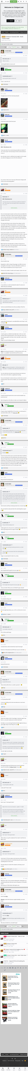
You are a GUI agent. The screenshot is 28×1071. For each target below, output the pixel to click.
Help (22, 1060)
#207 (26, 259)
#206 (26, 193)
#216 (26, 425)
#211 (26, 331)
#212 (26, 349)
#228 (26, 662)
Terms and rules (11, 1060)
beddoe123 (6, 962)
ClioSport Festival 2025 (12, 943)
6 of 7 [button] (14, 47)
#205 (26, 144)
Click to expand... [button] (14, 207)
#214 (26, 393)
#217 (26, 447)
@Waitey (2, 899)
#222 (26, 568)
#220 (26, 519)
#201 (26, 55)
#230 (26, 697)
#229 (26, 676)
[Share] (24, 55)
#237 (26, 848)
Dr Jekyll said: (5, 522)
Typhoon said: (6, 428)
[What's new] (23, 1)
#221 (26, 541)
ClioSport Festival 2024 (10, 956)
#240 (26, 910)
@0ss (7, 896)
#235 (26, 800)
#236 (26, 829)
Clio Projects (11, 962)
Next (18, 47)
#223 (26, 579)
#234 (26, 779)
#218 (26, 477)
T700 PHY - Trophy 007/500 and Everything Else (14, 961)
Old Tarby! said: (6, 58)
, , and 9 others (11, 249)
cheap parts (15, 412)
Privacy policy (17, 1060)
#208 (26, 282)
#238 (26, 878)
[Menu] (1, 1)
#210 (26, 319)
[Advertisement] (14, 1038)
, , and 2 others (11, 869)
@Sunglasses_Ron (7, 147)
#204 (26, 119)
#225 (26, 607)
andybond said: (6, 832)
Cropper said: (5, 740)
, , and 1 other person (11, 273)
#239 (26, 894)
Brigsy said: (5, 679)
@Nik (2, 147)
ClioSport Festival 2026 (10, 939)
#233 (26, 763)
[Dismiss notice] (25, 27)
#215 (26, 409)
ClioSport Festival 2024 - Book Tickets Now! (16, 955)
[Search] (26, 1)
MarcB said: (5, 196)
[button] (21, 1)
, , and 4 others (11, 309)
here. (19, 28)
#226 (26, 623)
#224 (26, 596)
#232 (26, 736)
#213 (26, 361)
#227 (26, 644)
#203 (26, 93)
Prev (10, 47)
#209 (26, 295)
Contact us (4, 1060)
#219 (26, 488)
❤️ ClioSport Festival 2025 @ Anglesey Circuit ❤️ (14, 949)
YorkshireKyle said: (7, 76)
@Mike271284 (13, 767)
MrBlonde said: (6, 298)
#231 (26, 716)
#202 (26, 73)
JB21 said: (5, 365)
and (6, 135)
